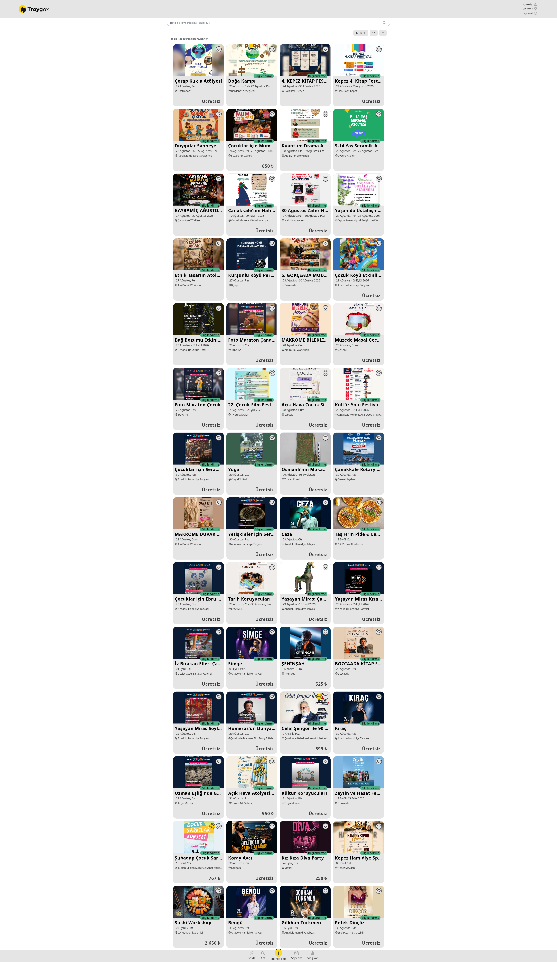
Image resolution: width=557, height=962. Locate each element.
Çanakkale (528, 8)
